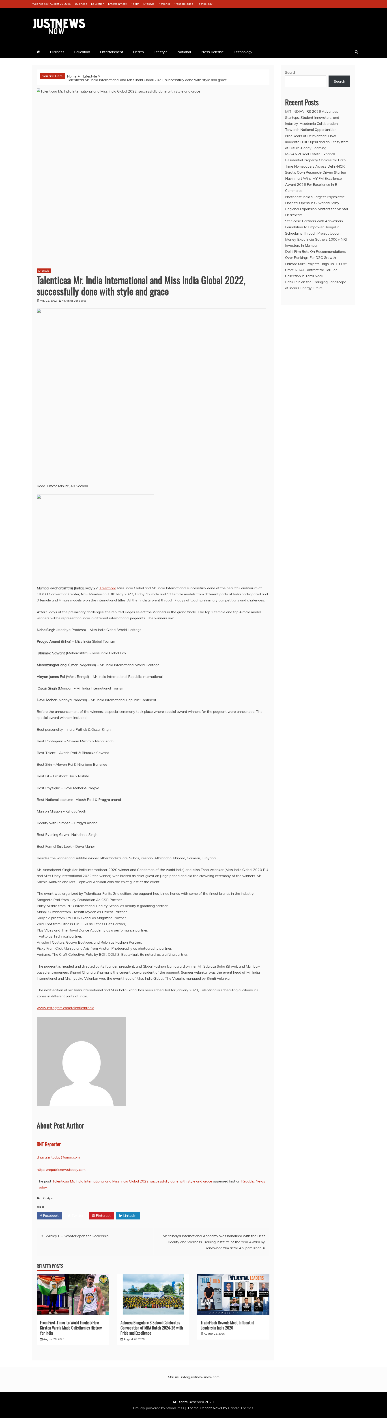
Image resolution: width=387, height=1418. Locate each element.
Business (81, 3)
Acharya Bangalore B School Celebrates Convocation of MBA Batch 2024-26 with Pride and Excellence (151, 1328)
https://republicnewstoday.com (61, 1169)
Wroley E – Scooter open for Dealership (77, 1236)
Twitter (77, 1215)
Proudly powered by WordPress (159, 1408)
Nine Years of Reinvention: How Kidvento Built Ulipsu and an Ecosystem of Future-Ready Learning (316, 142)
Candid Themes (241, 1408)
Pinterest (103, 1215)
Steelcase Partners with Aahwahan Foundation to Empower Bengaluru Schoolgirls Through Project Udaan (314, 227)
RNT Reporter (49, 1144)
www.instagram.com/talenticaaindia (65, 1007)
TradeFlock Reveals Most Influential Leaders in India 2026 (227, 1325)
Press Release (183, 3)
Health (135, 3)
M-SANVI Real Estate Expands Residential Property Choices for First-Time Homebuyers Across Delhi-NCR (315, 160)
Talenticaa (107, 588)
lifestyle (48, 1198)
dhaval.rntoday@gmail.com (58, 1157)
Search (290, 72)
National (164, 3)
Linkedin (129, 1215)
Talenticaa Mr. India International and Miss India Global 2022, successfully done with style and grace (132, 1181)
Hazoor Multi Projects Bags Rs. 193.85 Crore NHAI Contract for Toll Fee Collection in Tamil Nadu (316, 270)
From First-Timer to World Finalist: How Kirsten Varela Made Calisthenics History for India (71, 1328)
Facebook (50, 1215)
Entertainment (117, 3)
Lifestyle (149, 3)
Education (97, 3)
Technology (204, 3)
